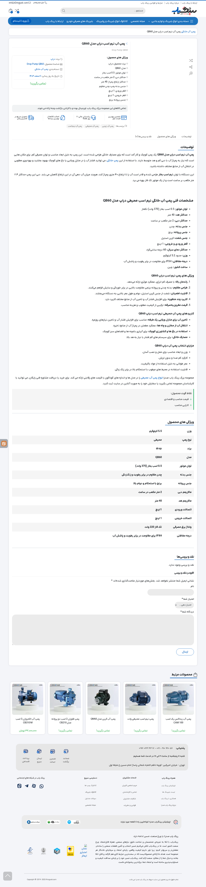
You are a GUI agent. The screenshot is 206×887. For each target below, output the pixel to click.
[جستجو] (63, 11)
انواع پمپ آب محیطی (152, 377)
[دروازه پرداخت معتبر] (70, 850)
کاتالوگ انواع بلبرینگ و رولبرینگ (111, 21)
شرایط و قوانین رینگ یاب (152, 3)
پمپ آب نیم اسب (75, 126)
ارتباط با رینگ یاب (189, 3)
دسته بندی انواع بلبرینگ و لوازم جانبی (170, 21)
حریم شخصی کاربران (129, 785)
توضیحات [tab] (187, 136)
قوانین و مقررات (130, 805)
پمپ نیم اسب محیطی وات (140, 719)
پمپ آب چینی (108, 126)
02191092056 (39, 3)
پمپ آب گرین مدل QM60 (103, 719)
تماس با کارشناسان (130, 792)
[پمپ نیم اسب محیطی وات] (140, 699)
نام (192, 586)
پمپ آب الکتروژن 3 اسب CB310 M (28, 720)
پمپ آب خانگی (188, 31)
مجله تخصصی (138, 21)
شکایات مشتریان (129, 799)
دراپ (53, 59)
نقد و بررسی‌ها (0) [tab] (143, 136)
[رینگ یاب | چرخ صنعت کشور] (184, 10)
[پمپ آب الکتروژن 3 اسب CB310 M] (27, 699)
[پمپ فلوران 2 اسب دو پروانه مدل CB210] (65, 699)
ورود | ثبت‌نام (20, 21)
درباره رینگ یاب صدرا (168, 805)
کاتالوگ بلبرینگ (90, 792)
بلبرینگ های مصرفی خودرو (80, 21)
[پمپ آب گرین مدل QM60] (103, 699)
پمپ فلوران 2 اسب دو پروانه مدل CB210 (65, 720)
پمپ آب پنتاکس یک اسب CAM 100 (178, 720)
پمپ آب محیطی (92, 126)
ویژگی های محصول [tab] (166, 136)
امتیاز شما (188, 599)
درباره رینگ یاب (172, 3)
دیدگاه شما (187, 611)
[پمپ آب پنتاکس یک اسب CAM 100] (178, 699)
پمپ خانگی (112, 160)
